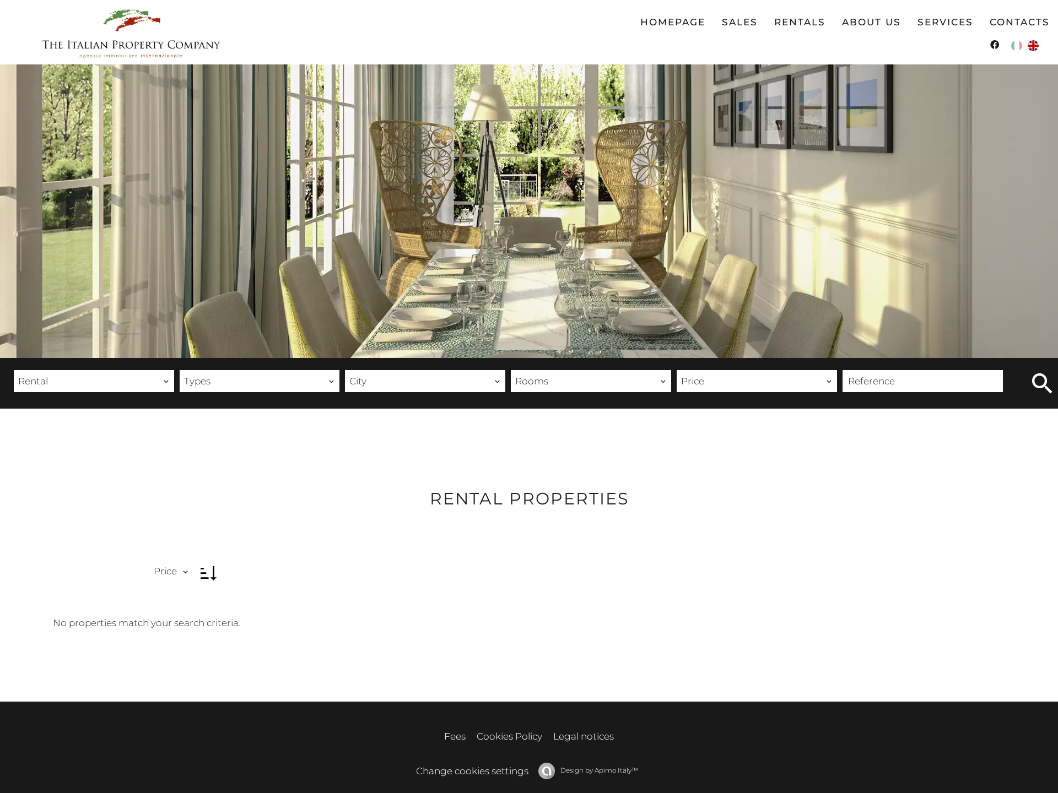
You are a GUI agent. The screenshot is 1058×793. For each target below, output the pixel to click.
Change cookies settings (472, 770)
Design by (598, 770)
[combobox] (94, 381)
